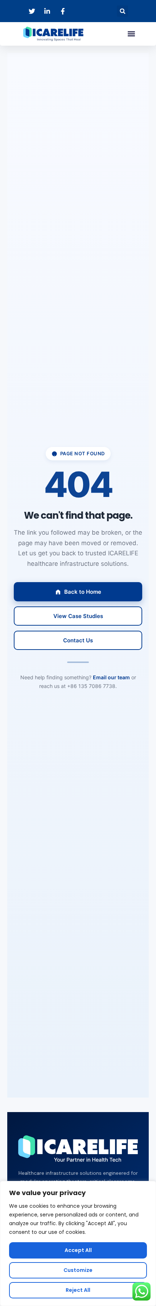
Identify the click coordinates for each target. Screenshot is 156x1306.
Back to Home (82, 591)
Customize (78, 1270)
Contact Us (78, 640)
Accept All (78, 1250)
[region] (78, 1243)
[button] (122, 11)
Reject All (78, 1290)
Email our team (111, 677)
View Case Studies (78, 616)
